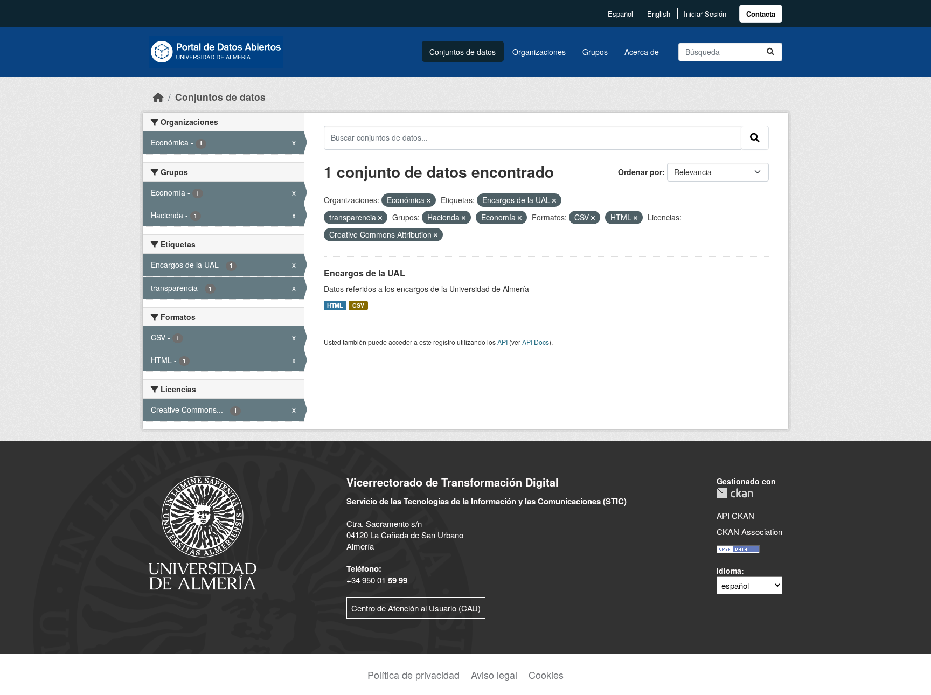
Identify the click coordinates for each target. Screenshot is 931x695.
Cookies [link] (546, 675)
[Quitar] (428, 200)
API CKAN (735, 515)
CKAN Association (749, 531)
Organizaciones (539, 51)
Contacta (760, 14)
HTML (335, 305)
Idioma (729, 570)
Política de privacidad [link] (413, 675)
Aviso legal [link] (494, 675)
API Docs (535, 341)
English (658, 14)
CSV (358, 305)
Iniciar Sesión (705, 14)
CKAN (735, 493)
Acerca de (641, 51)
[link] (760, 14)
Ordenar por (640, 171)
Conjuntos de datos (462, 51)
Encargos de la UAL (364, 273)
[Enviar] (770, 52)
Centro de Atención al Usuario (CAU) (416, 608)
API (502, 341)
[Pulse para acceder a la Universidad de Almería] (202, 531)
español (620, 14)
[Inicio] (158, 96)
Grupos (595, 51)
